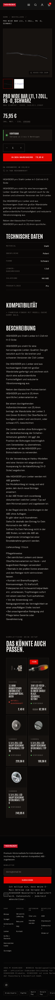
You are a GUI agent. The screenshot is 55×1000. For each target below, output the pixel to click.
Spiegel (6, 919)
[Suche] (35, 5)
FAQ (17, 926)
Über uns (32, 916)
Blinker (6, 914)
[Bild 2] (19, 84)
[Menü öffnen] (29, 5)
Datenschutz (23, 896)
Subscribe (27, 880)
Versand (26, 122)
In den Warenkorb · (27, 157)
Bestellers (18, 17)
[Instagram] (6, 985)
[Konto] (42, 5)
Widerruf (44, 933)
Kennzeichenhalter (9, 944)
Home (5, 17)
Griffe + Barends (7, 937)
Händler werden (32, 922)
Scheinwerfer (8, 925)
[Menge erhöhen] (21, 148)
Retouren (19, 921)
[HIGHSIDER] (9, 4)
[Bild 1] (8, 84)
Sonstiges (7, 951)
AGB (43, 916)
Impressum (46, 921)
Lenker (6, 931)
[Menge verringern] (7, 148)
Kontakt (19, 931)
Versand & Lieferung (20, 915)
